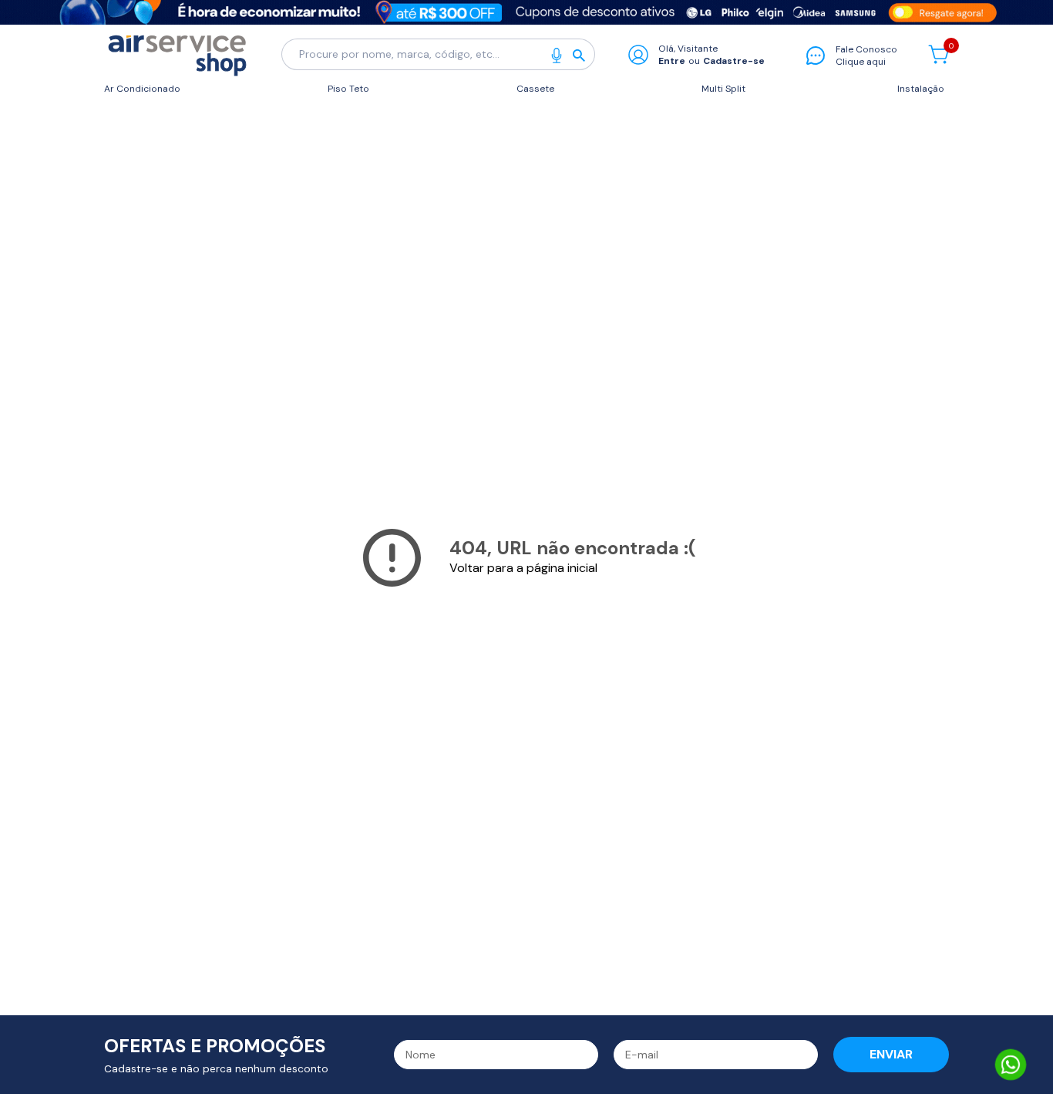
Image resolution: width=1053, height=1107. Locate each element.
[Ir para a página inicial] (177, 54)
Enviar (891, 1054)
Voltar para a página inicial (523, 568)
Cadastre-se (734, 61)
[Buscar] (583, 54)
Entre (671, 61)
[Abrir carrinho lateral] (938, 54)
